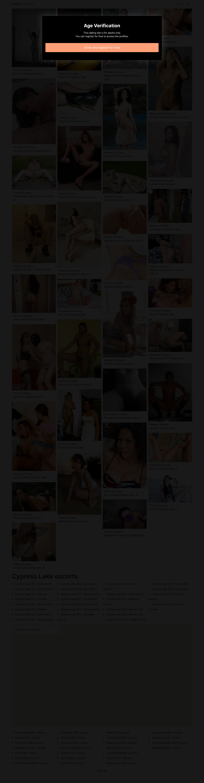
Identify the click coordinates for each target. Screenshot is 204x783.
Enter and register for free (102, 47)
